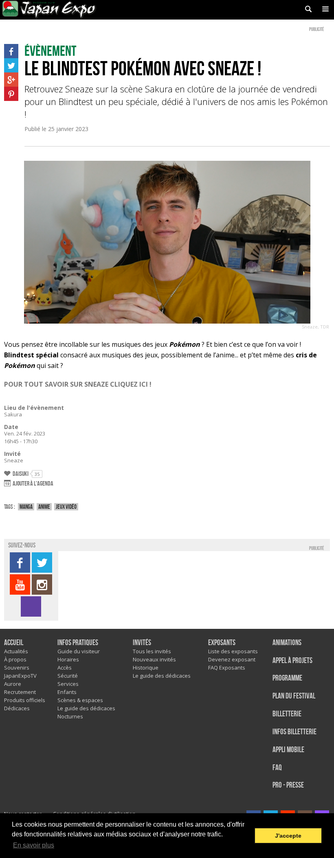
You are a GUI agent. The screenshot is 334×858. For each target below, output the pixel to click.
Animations (286, 643)
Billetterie (286, 714)
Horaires (68, 659)
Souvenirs (16, 667)
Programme (287, 678)
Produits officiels (24, 700)
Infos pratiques (77, 643)
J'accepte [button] (288, 835)
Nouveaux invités (154, 659)
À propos (15, 659)
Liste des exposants (233, 651)
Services (68, 683)
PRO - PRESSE (288, 785)
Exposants (221, 643)
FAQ (277, 768)
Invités (142, 643)
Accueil (13, 643)
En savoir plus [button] (33, 845)
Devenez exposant (231, 659)
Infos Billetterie (294, 732)
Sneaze (13, 460)
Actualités (16, 651)
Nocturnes (70, 716)
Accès (64, 667)
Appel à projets (292, 661)
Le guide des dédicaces (86, 708)
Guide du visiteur (78, 651)
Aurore (12, 683)
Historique (145, 667)
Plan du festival (293, 696)
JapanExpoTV (20, 675)
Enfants (67, 692)
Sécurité (67, 675)
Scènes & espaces (80, 700)
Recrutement (20, 692)
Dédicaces (17, 708)
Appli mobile (288, 750)
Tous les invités (152, 651)
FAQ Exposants (226, 667)
